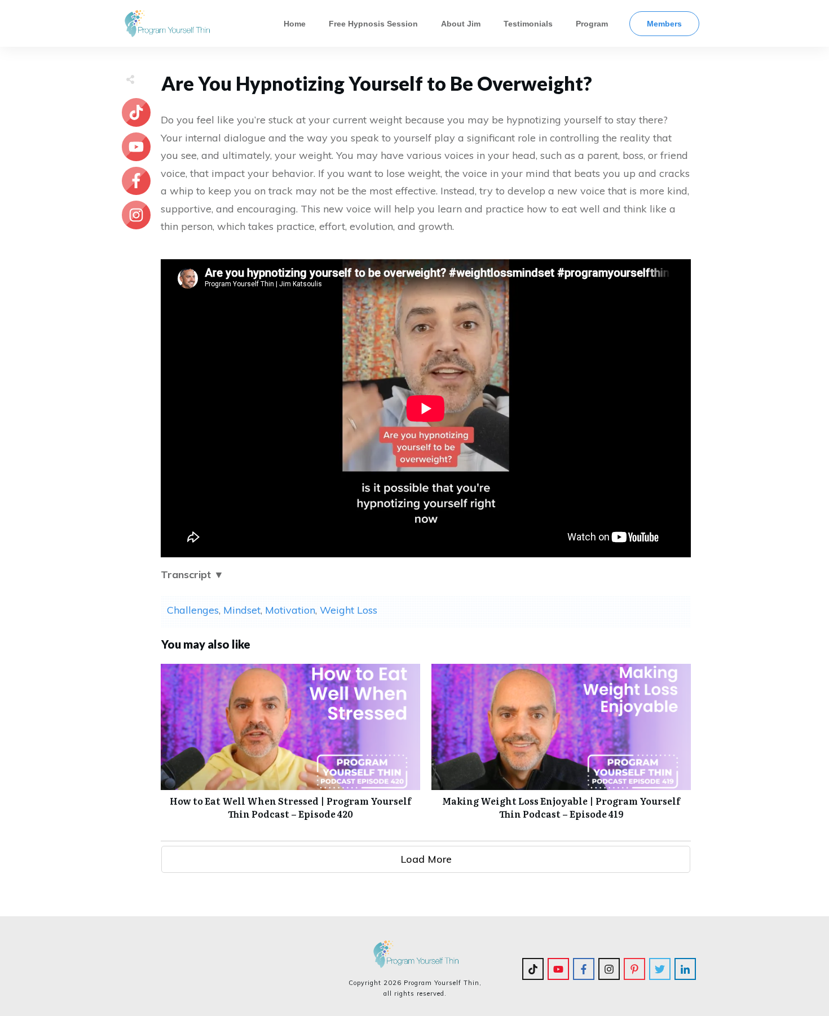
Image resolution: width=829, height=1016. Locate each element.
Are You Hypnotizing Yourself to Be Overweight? (376, 83)
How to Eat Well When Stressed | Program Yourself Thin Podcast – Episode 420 (290, 747)
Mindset (242, 610)
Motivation (290, 610)
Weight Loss (348, 610)
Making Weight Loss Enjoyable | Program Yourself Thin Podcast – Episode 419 (561, 747)
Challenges (193, 610)
